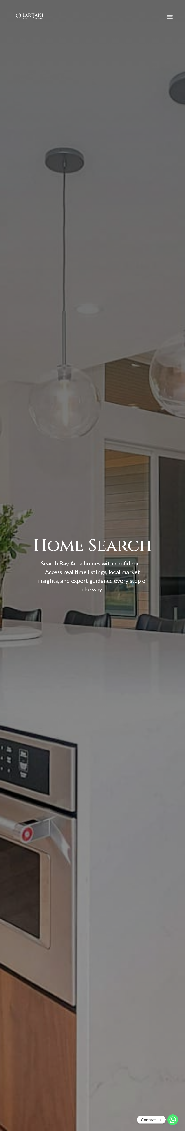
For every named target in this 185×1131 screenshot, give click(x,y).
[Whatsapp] (172, 1119)
